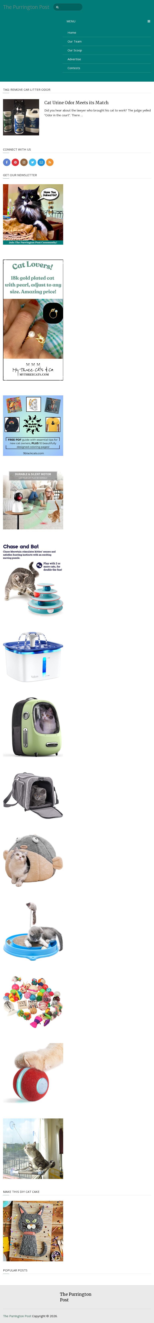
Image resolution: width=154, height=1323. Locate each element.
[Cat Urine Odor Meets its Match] (21, 117)
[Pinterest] (15, 162)
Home (72, 32)
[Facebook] (6, 162)
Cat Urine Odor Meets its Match (76, 102)
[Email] (41, 162)
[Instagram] (24, 162)
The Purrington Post (26, 6)
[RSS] (50, 162)
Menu (71, 21)
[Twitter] (32, 162)
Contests (74, 68)
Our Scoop (75, 50)
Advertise (74, 59)
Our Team (75, 41)
